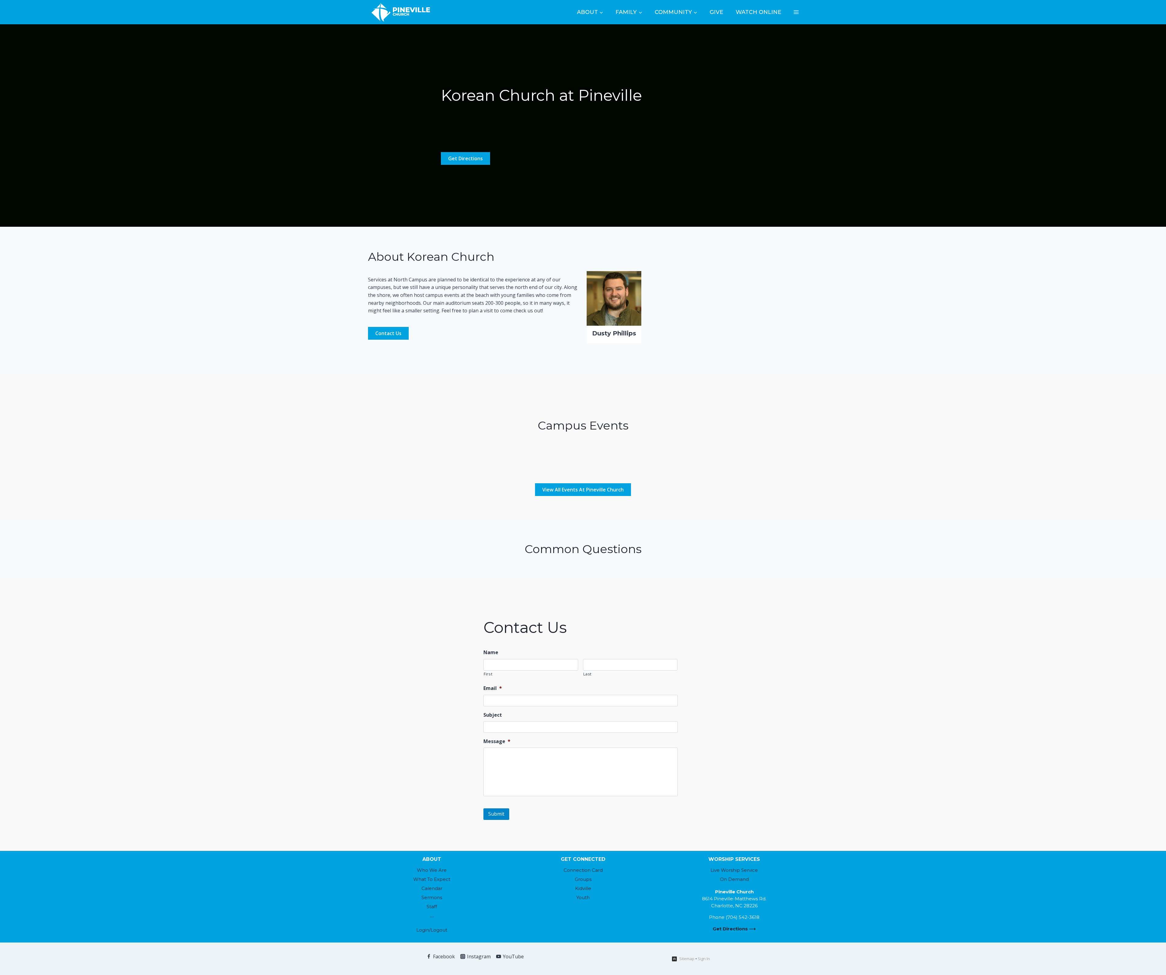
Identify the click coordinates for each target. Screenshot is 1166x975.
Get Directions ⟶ (734, 929)
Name (490, 652)
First (488, 674)
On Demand (734, 879)
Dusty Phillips (614, 333)
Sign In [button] (704, 958)
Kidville (583, 888)
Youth (583, 897)
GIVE (716, 12)
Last (587, 674)
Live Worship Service (734, 870)
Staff (432, 906)
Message (496, 741)
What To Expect (431, 879)
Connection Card (583, 870)
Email (492, 688)
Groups (583, 879)
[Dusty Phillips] (614, 298)
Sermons (431, 897)
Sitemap (686, 958)
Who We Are (432, 870)
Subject (492, 715)
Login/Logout (431, 930)
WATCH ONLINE (758, 12)
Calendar (431, 888)
